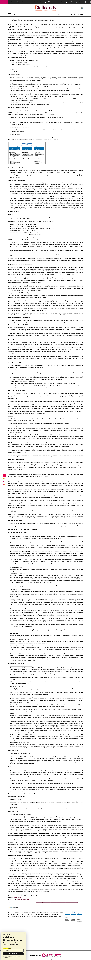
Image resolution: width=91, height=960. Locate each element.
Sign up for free (13, 953)
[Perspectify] (4, 478)
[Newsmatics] (4, 484)
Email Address (7, 948)
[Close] (24, 933)
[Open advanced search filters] (74, 14)
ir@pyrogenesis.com (16, 897)
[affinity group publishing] (4, 481)
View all (88, 2)
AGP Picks (4, 2)
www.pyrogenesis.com (52, 852)
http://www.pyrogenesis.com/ (23, 899)
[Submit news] (4, 475)
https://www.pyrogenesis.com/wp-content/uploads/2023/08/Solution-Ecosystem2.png (57, 902)
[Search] (71, 14)
